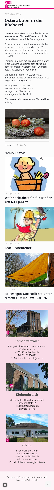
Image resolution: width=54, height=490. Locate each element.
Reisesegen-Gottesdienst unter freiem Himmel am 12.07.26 (28, 296)
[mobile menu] (48, 4)
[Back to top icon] (48, 484)
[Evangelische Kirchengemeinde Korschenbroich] (17, 4)
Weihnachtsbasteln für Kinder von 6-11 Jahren (28, 200)
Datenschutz (32, 480)
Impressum (21, 480)
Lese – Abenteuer (18, 248)
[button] (5, 485)
